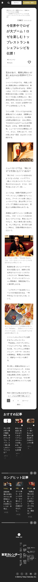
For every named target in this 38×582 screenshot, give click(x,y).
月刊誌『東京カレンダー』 (31, 548)
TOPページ (21, 544)
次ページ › (25, 401)
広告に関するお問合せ (21, 555)
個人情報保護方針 (24, 549)
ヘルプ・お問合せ (21, 549)
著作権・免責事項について (24, 555)
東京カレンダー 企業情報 (21, 563)
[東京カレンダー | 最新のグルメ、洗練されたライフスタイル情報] (2, 2)
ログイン (16, 3)
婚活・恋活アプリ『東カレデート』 (31, 552)
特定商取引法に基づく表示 (24, 562)
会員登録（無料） (29, 2)
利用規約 (24, 546)
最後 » (19, 404)
